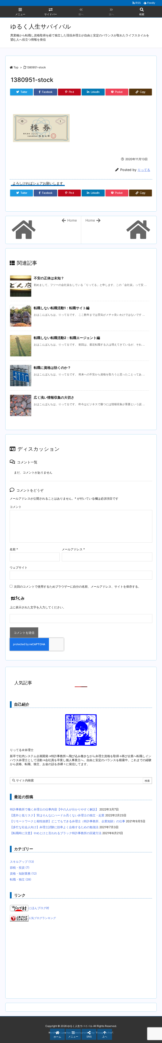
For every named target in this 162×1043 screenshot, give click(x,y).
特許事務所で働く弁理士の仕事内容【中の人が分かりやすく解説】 (54, 809)
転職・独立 (20, 879)
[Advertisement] (81, 960)
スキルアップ (22, 861)
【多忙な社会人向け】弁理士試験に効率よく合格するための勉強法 (54, 827)
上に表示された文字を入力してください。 (38, 607)
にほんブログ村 (38, 908)
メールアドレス (73, 549)
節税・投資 (19, 867)
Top (16, 67)
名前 (14, 549)
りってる (144, 170)
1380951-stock (36, 67)
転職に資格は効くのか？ (52, 367)
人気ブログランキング (42, 918)
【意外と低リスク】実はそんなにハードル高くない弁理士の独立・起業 (57, 815)
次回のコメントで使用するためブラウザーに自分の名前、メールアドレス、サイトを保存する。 (77, 586)
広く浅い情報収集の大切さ (54, 397)
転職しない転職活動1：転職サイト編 (61, 308)
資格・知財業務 (23, 873)
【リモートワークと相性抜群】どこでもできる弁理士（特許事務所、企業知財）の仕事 (67, 821)
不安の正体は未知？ (49, 278)
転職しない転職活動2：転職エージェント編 (67, 338)
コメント (16, 506)
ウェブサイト (18, 567)
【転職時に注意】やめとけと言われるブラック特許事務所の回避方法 (55, 833)
